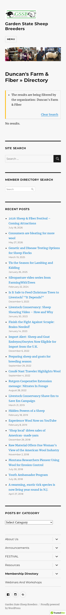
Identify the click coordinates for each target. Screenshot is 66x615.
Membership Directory (21, 573)
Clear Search (49, 114)
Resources (12, 565)
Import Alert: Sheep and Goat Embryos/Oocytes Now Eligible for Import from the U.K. (32, 341)
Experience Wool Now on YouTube (32, 420)
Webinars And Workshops (23, 582)
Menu (11, 39)
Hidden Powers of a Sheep (27, 410)
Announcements (17, 547)
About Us (11, 539)
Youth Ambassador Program (28, 475)
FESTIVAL (11, 556)
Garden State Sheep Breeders (21, 604)
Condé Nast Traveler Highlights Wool (35, 371)
